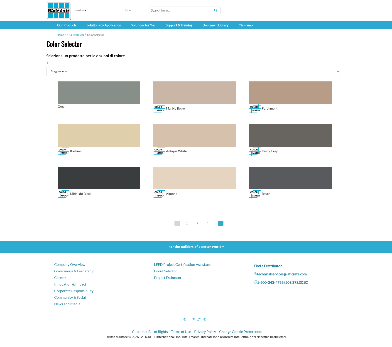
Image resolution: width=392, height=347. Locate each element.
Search (215, 10)
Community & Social (70, 297)
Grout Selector (165, 271)
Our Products (75, 35)
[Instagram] (192, 320)
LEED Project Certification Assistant (182, 264)
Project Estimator (167, 277)
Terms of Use (181, 331)
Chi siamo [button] (246, 25)
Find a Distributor (268, 266)
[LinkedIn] (204, 320)
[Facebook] (184, 320)
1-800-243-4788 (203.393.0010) (282, 282)
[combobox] (185, 10)
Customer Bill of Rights (150, 331)
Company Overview (69, 264)
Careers (60, 277)
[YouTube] (198, 320)
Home (60, 35)
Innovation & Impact (70, 284)
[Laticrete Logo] (58, 10)
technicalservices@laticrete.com (282, 274)
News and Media (67, 304)
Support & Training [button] (179, 25)
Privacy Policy (205, 331)
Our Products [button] (66, 25)
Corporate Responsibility (73, 290)
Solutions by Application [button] (104, 25)
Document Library (215, 25)
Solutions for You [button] (143, 25)
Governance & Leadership (74, 271)
